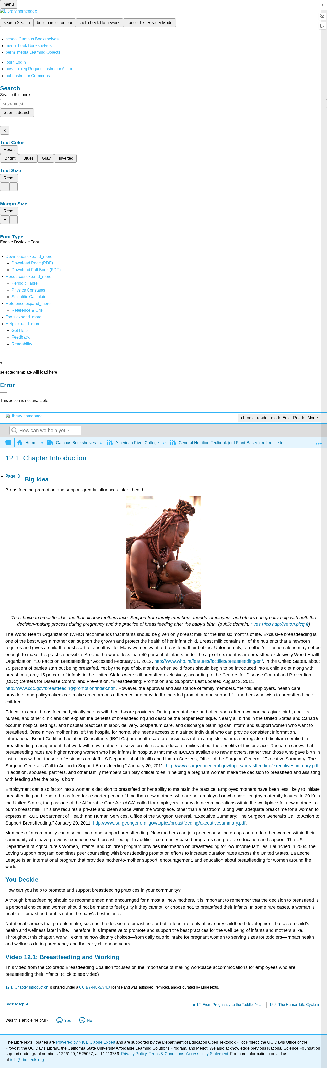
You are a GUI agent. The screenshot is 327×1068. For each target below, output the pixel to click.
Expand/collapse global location (319, 441)
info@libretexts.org (26, 1060)
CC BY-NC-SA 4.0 (94, 987)
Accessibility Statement (207, 1054)
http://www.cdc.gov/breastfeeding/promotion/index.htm (60, 688)
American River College (137, 442)
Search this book (15, 94)
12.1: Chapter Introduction (26, 987)
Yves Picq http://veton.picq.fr (280, 624)
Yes (67, 1020)
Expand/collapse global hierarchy (11, 442)
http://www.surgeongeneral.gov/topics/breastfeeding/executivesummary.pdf (242, 765)
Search (14, 430)
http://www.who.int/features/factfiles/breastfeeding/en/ (208, 661)
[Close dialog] (3, 392)
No (89, 1020)
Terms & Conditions (166, 1054)
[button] (20, 337)
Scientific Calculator (29, 297)
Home (30, 442)
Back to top (14, 1004)
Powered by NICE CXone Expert (86, 1042)
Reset (9, 149)
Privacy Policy (134, 1054)
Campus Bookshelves (76, 442)
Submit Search (17, 112)
